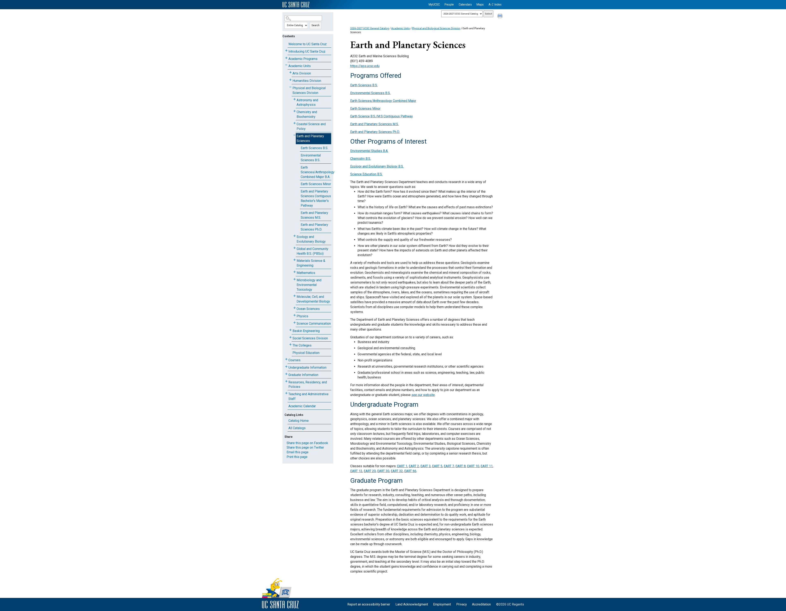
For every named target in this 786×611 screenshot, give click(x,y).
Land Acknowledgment (411, 604)
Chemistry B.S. (360, 159)
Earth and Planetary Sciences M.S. (314, 215)
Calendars (465, 4)
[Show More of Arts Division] (290, 72)
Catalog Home (298, 421)
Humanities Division (306, 81)
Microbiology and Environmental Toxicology (309, 284)
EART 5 (437, 466)
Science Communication (314, 323)
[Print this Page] (500, 16)
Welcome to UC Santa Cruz (307, 44)
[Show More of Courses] (286, 359)
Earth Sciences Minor (316, 184)
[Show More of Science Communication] (294, 323)
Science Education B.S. (366, 174)
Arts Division (301, 73)
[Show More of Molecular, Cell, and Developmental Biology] (294, 296)
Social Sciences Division (310, 338)
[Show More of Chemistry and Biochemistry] (294, 111)
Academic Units (299, 66)
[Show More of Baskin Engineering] (290, 330)
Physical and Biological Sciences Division (309, 90)
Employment (442, 604)
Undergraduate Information (307, 367)
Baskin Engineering (306, 331)
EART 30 (383, 471)
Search (316, 25)
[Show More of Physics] (294, 315)
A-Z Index (495, 4)
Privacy (461, 604)
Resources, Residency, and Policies (307, 384)
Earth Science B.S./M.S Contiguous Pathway (381, 116)
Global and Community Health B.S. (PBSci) (312, 251)
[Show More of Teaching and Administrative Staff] (286, 393)
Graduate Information (303, 375)
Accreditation (481, 604)
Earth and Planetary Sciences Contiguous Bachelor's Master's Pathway (316, 198)
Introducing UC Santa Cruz (306, 51)
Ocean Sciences (308, 309)
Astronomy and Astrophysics (307, 102)
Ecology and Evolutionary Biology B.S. (377, 166)
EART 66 (410, 471)
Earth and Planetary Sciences (310, 138)
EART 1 (402, 466)
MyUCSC (434, 4)
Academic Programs (302, 59)
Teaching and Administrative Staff (308, 396)
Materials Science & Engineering (311, 263)
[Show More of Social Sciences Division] (290, 337)
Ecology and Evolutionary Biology (311, 239)
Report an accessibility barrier (368, 604)
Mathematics (306, 273)
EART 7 (449, 466)
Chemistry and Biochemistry (307, 114)
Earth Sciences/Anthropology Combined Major (383, 101)
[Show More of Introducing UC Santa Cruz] (286, 50)
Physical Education (306, 353)
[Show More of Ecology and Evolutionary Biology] (294, 236)
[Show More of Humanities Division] (290, 80)
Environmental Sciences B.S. (311, 157)
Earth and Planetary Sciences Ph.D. (314, 227)
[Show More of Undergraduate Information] (286, 367)
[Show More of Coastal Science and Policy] (294, 123)
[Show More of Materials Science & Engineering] (294, 260)
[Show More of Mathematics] (294, 272)
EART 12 (356, 471)
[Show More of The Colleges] (290, 344)
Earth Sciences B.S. (314, 148)
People (449, 4)
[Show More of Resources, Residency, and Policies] (286, 381)
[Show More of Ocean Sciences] (294, 308)
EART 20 (370, 471)
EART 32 (397, 471)
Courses (294, 360)
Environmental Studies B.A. (369, 151)
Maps (480, 4)
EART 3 (425, 466)
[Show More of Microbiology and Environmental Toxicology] (294, 279)
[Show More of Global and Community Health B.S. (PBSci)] (294, 248)
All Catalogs (297, 428)
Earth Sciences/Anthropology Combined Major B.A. (316, 172)
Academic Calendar (302, 406)
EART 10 (473, 466)
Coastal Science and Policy (311, 126)
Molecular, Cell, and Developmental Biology (313, 299)
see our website (423, 395)
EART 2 (414, 466)
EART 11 (487, 466)
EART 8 (460, 466)
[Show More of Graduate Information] (286, 374)
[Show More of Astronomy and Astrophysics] (294, 99)
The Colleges (302, 345)
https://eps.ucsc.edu (364, 66)
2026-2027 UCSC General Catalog (369, 28)
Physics (302, 316)
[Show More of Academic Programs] (286, 58)
